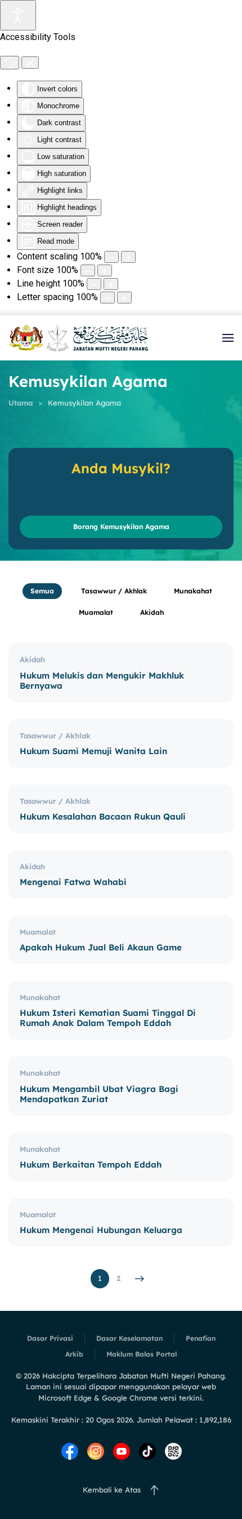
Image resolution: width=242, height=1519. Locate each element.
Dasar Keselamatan (129, 1338)
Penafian (201, 1338)
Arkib (74, 1354)
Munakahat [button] (193, 591)
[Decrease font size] (87, 270)
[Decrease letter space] (107, 297)
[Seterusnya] (140, 1278)
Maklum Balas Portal (141, 1354)
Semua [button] (42, 591)
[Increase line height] (111, 284)
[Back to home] (78, 337)
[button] (228, 337)
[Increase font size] (104, 270)
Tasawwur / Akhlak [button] (114, 591)
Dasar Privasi (50, 1338)
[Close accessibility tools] (30, 62)
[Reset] (9, 62)
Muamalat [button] (96, 612)
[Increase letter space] (124, 297)
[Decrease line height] (94, 284)
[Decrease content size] (111, 257)
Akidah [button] (152, 612)
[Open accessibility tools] (18, 15)
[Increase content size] (128, 257)
